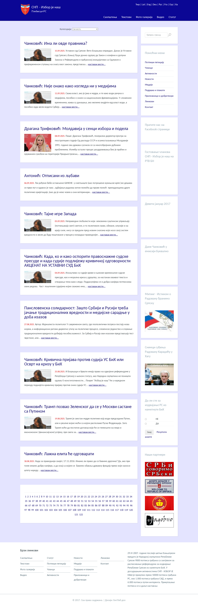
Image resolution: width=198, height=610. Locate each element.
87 (99, 505)
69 (36, 505)
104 (55, 510)
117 (117, 510)
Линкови (149, 101)
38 (36, 501)
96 (131, 505)
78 (68, 505)
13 (57, 497)
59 (110, 501)
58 (106, 501)
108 (74, 510)
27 (106, 497)
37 (33, 501)
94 (124, 505)
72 (47, 505)
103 (51, 510)
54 (92, 501)
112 (93, 510)
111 (88, 510)
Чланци (149, 68)
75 (57, 505)
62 (120, 501)
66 (26, 505)
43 (54, 501)
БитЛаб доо (119, 600)
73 (50, 505)
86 (96, 505)
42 (50, 501)
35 (26, 501)
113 (98, 510)
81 (78, 505)
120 (131, 510)
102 (46, 510)
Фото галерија (144, 17)
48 (71, 501)
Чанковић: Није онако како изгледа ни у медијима (70, 86)
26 (103, 497)
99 (32, 510)
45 (61, 501)
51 (82, 501)
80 (75, 505)
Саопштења (110, 17)
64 (127, 501)
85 (92, 505)
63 (124, 501)
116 (112, 510)
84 (89, 505)
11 (50, 497)
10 (47, 497)
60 (113, 501)
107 (70, 510)
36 (29, 501)
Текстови (126, 17)
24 (96, 497)
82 (82, 505)
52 (85, 501)
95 (127, 505)
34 (131, 497)
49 (75, 501)
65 (131, 501)
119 (126, 510)
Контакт (149, 107)
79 (71, 505)
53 (89, 501)
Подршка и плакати (155, 90)
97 (25, 510)
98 (29, 510)
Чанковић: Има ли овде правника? (55, 44)
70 (40, 505)
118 (121, 510)
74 (54, 505)
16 (68, 497)
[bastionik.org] (159, 512)
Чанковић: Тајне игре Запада (50, 214)
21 (85, 497)
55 (96, 501)
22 (89, 497)
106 (65, 510)
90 (110, 505)
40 (43, 501)
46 (64, 501)
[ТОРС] (159, 495)
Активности (151, 73)
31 (120, 497)
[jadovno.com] (159, 529)
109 (79, 510)
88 (103, 505)
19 (78, 497)
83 (85, 505)
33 (127, 497)
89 (106, 505)
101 (41, 510)
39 (40, 501)
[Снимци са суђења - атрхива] (159, 384)
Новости (149, 79)
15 (64, 497)
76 (61, 505)
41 (47, 501)
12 (54, 497)
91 (113, 505)
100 (37, 510)
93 (120, 505)
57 (103, 501)
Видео (160, 17)
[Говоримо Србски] (159, 478)
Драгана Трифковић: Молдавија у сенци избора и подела (76, 129)
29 (113, 497)
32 (124, 497)
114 (103, 510)
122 (81, 514)
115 (107, 510)
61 (117, 501)
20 (82, 497)
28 (110, 497)
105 (60, 510)
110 (84, 510)
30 (117, 497)
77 (64, 505)
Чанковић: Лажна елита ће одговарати (59, 454)
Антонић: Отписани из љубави (51, 176)
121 (76, 514)
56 (99, 501)
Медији (149, 85)
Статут (172, 17)
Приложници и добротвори (159, 96)
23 (92, 497)
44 (57, 501)
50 (78, 501)
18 (75, 497)
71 (43, 505)
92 (117, 505)
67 (29, 505)
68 (33, 505)
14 (61, 497)
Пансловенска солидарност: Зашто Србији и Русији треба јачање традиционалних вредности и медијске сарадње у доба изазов (77, 312)
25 (99, 497)
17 (71, 497)
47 (68, 501)
